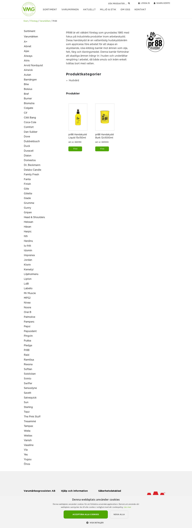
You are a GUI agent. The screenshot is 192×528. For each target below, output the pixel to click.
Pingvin (28, 336)
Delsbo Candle (32, 170)
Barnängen (30, 79)
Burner (28, 98)
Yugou (28, 459)
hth (26, 236)
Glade (27, 198)
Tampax (28, 426)
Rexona (28, 364)
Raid (26, 355)
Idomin (28, 250)
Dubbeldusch (32, 141)
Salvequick (30, 398)
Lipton (28, 279)
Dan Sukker (30, 132)
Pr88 (26, 350)
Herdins (28, 241)
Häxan (27, 227)
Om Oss (125, 10)
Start (26, 21)
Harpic (28, 231)
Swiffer (28, 383)
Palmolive (29, 317)
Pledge (28, 345)
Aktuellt (89, 10)
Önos (27, 464)
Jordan (28, 260)
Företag (34, 21)
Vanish (28, 440)
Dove (27, 136)
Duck (27, 146)
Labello (28, 288)
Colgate (28, 108)
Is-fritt (27, 246)
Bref (26, 94)
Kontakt (140, 10)
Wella (27, 431)
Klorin (27, 265)
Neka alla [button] (119, 514)
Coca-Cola (30, 122)
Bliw (26, 84)
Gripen (28, 212)
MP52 (27, 298)
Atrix (27, 60)
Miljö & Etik (108, 10)
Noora (27, 307)
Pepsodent (30, 331)
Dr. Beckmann (32, 165)
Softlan (28, 369)
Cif (25, 113)
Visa (75, 149)
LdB (26, 284)
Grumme (29, 203)
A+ (25, 42)
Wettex (28, 435)
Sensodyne (30, 388)
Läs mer (127, 507)
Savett (27, 393)
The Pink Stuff (32, 416)
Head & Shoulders (34, 217)
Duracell (28, 151)
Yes (26, 454)
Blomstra (29, 103)
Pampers (29, 322)
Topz (27, 412)
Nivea (27, 303)
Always (28, 56)
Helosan (28, 222)
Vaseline (28, 445)
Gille (26, 189)
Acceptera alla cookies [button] (86, 514)
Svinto (27, 378)
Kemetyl (28, 269)
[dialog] (96, 511)
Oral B (27, 312)
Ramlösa (29, 360)
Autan (27, 75)
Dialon (27, 155)
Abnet (27, 46)
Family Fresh (31, 174)
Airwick (28, 70)
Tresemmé (30, 421)
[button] (96, 522)
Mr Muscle (30, 293)
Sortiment (50, 10)
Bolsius (28, 89)
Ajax (26, 51)
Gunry (27, 208)
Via (26, 450)
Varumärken (70, 10)
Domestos (30, 160)
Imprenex (29, 255)
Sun (26, 402)
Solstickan (30, 374)
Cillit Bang (30, 117)
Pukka (27, 340)
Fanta (27, 179)
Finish (27, 184)
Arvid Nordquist (33, 65)
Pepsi (27, 326)
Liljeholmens (31, 274)
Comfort (29, 127)
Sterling (28, 407)
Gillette (28, 193)
